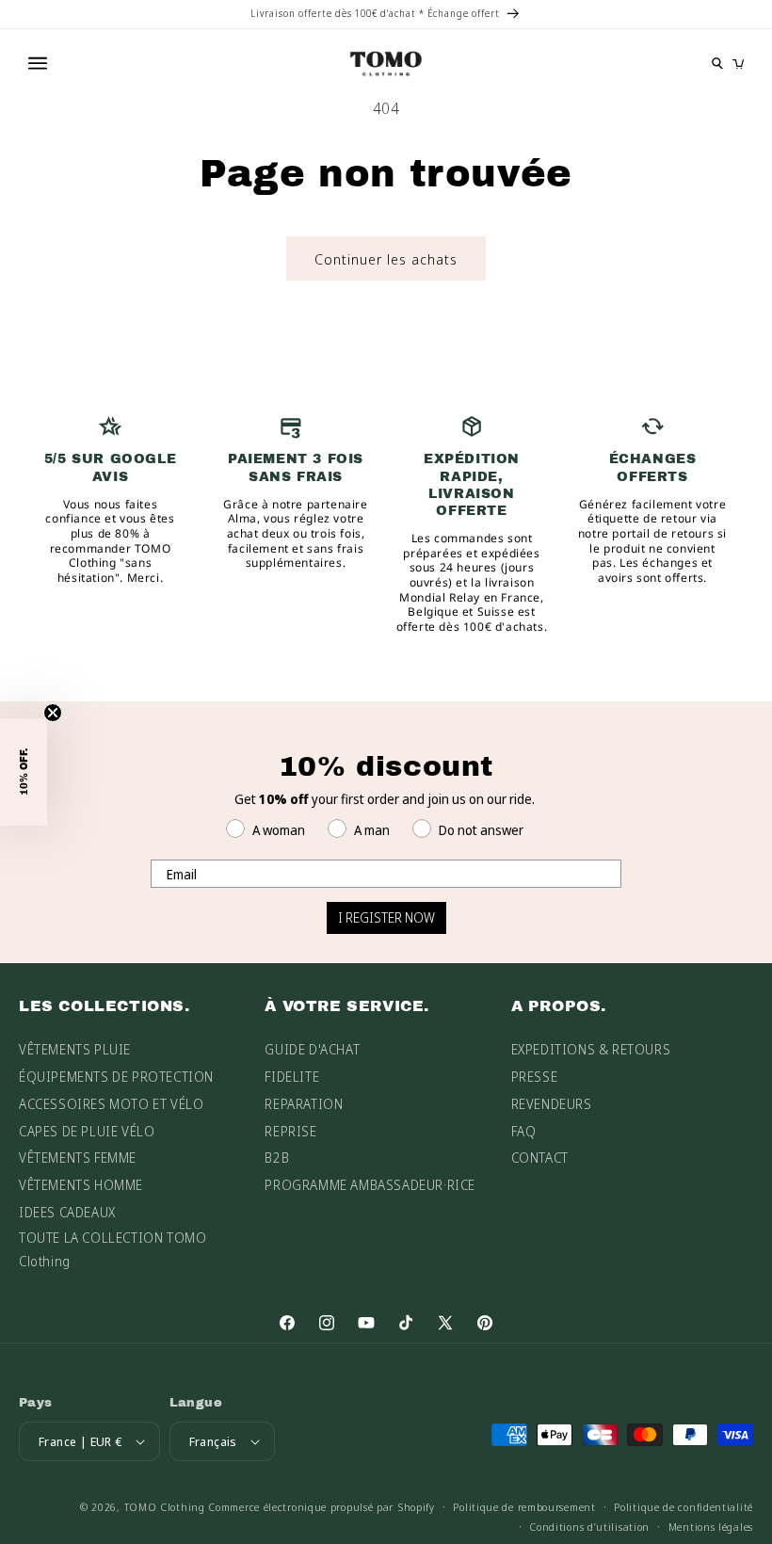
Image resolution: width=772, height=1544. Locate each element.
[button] (23, 772)
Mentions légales (710, 1527)
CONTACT (540, 1157)
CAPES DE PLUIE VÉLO (86, 1131)
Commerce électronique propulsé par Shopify (321, 1507)
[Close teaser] (52, 712)
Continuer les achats (386, 258)
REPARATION (304, 1104)
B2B (277, 1157)
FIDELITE (292, 1077)
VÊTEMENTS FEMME (78, 1157)
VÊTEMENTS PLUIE (75, 1049)
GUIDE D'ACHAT (312, 1049)
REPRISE (290, 1131)
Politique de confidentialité (683, 1507)
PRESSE (534, 1077)
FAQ (524, 1131)
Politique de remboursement (524, 1507)
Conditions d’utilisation (589, 1527)
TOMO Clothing (164, 1507)
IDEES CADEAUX (67, 1212)
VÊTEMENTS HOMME (81, 1185)
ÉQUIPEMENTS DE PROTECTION (116, 1077)
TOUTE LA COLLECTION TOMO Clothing (112, 1249)
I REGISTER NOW (386, 917)
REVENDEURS (551, 1104)
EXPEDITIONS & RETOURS (591, 1049)
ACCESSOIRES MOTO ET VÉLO (111, 1104)
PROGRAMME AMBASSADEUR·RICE (370, 1185)
